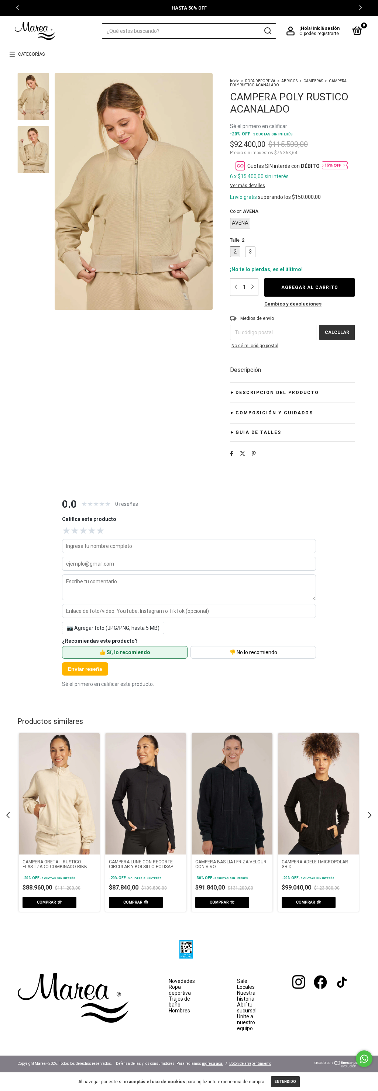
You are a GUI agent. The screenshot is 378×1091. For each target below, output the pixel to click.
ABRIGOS (289, 81)
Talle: (237, 240)
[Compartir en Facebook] (231, 453)
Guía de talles (258, 432)
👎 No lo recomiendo (253, 652)
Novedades (182, 981)
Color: (244, 211)
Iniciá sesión (326, 28)
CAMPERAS (313, 81)
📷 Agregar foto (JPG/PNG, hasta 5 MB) (113, 628)
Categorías (31, 54)
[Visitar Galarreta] (308, 996)
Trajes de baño (179, 1002)
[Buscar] (267, 31)
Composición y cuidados (274, 412)
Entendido (285, 1082)
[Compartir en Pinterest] (254, 453)
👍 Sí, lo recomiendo (124, 652)
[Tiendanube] (338, 1065)
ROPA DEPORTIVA (260, 81)
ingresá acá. (212, 1063)
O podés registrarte (319, 33)
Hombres (179, 1011)
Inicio (234, 81)
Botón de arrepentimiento (250, 1063)
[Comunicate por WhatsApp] (364, 1058)
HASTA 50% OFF (189, 8)
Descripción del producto (277, 392)
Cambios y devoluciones (293, 304)
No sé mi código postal (254, 345)
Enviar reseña (85, 669)
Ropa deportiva (180, 990)
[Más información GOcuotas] (335, 165)
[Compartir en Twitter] (242, 453)
